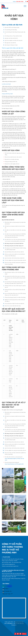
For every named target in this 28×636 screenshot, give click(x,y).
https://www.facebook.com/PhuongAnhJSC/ (14, 464)
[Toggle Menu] (25, 6)
